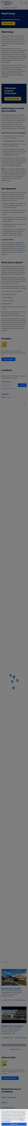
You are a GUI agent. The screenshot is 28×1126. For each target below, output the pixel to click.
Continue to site (14, 1124)
